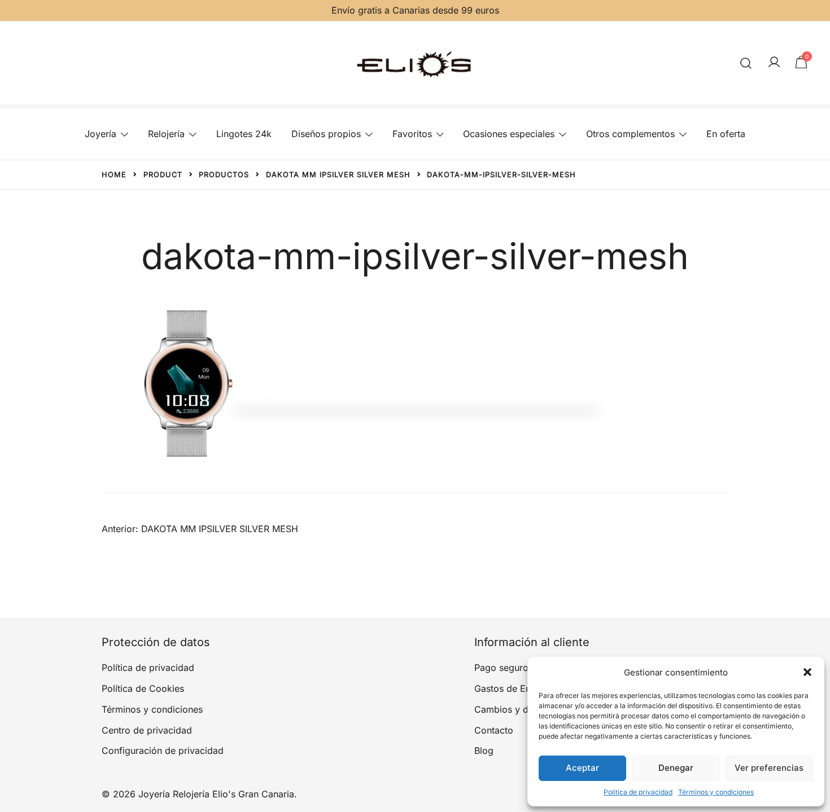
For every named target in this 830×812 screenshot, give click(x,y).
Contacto (493, 730)
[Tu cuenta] (774, 62)
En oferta (725, 133)
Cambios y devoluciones (526, 709)
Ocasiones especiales (508, 133)
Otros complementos (630, 133)
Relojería (166, 133)
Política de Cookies (143, 688)
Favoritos (412, 133)
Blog (483, 750)
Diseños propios (326, 133)
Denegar (675, 767)
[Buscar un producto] (746, 63)
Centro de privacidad (147, 730)
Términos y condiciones (716, 792)
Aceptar (582, 767)
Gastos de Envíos (511, 688)
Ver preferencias (769, 767)
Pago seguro (501, 667)
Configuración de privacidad (163, 750)
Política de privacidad (638, 792)
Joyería (100, 133)
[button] (807, 672)
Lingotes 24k (244, 133)
